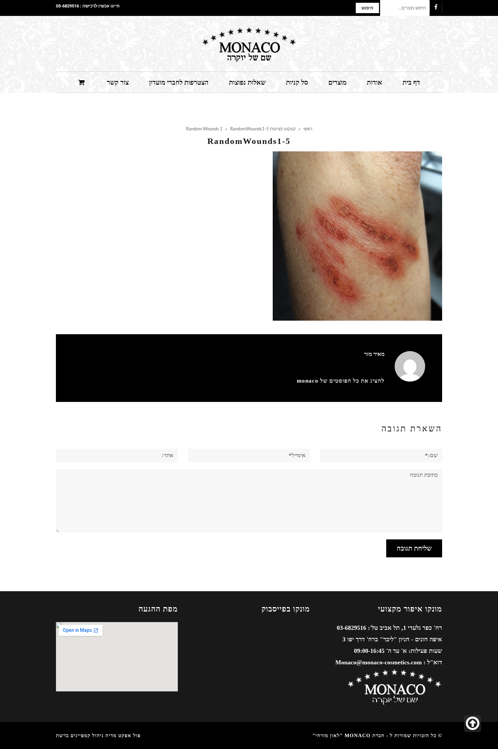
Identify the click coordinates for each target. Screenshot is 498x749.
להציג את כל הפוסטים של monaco (341, 381)
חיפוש (367, 7)
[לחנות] (82, 81)
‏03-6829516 (67, 5)
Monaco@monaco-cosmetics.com (378, 662)
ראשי (307, 128)
